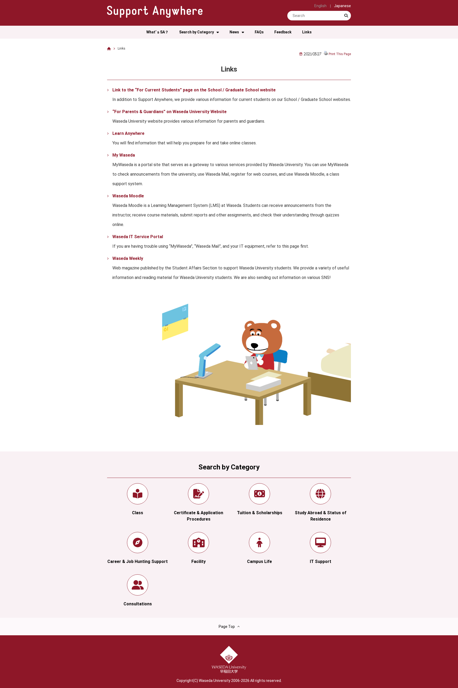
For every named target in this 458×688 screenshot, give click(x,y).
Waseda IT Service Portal (137, 236)
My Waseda (123, 155)
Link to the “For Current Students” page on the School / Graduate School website (194, 89)
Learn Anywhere (128, 133)
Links (307, 32)
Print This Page (340, 54)
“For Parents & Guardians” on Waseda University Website (169, 111)
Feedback (283, 32)
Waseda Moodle (128, 195)
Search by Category (196, 32)
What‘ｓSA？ (157, 32)
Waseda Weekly (127, 258)
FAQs (259, 32)
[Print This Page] (326, 54)
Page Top (227, 626)
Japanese (342, 6)
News (234, 32)
